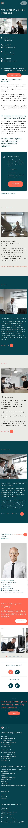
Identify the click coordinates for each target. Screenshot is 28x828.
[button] (25, 3)
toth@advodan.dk (8, 588)
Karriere (3, 781)
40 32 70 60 (7, 586)
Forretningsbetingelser (8, 774)
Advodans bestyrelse (7, 814)
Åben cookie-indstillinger (15, 184)
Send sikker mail (6, 779)
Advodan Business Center (9, 812)
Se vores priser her (14, 75)
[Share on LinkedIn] (17, 685)
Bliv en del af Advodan (8, 818)
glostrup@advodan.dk (9, 47)
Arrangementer (5, 810)
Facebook (4, 797)
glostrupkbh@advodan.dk (10, 61)
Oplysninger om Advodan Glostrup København (11, 771)
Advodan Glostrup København (11, 590)
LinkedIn (3, 795)
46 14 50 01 (6, 584)
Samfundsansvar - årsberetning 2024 (12, 822)
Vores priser (4, 783)
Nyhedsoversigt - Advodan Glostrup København (10, 143)
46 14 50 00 (7, 45)
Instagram (4, 799)
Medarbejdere (5, 808)
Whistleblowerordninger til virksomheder (13, 785)
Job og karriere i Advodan (9, 820)
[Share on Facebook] (10, 685)
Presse (3, 816)
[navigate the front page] (5, 727)
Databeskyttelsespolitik (8, 777)
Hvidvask (3, 775)
